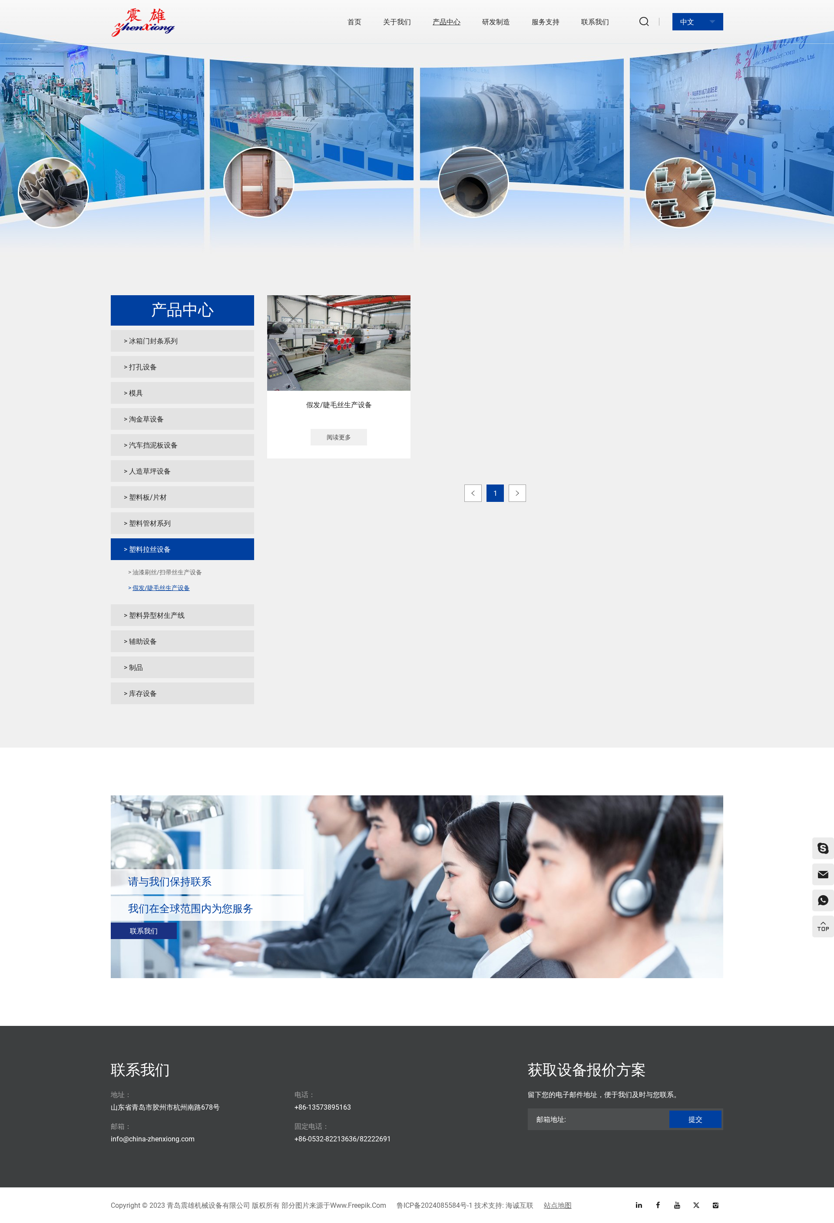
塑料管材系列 (150, 522)
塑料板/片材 (148, 496)
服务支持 (545, 21)
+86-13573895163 (323, 1106)
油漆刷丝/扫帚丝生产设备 (167, 572)
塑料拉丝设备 (150, 549)
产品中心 (446, 21)
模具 (136, 392)
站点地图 (558, 1205)
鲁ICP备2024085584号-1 (435, 1205)
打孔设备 (143, 366)
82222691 (375, 1138)
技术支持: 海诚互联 (503, 1205)
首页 (354, 21)
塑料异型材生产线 (157, 615)
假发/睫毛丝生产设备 (161, 587)
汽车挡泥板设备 (153, 444)
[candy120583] (823, 848)
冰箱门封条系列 (153, 340)
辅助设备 (143, 641)
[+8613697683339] (823, 900)
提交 (695, 1119)
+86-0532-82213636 (326, 1138)
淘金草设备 (146, 418)
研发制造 (496, 21)
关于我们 (397, 21)
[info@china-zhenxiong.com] (823, 874)
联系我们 (595, 21)
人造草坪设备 (150, 470)
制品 (136, 667)
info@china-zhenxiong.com (153, 1138)
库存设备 (143, 693)
